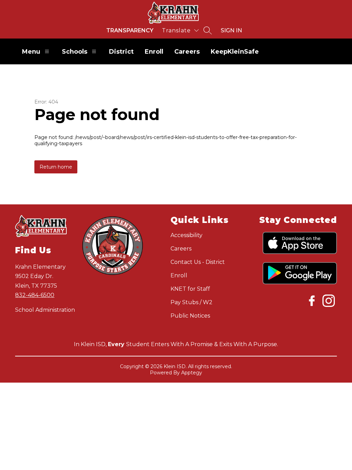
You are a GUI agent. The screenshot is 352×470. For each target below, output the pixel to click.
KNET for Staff (190, 289)
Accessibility (186, 235)
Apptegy (191, 373)
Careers (187, 51)
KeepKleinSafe (235, 51)
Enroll (154, 51)
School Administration (45, 310)
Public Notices (190, 315)
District (121, 51)
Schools (74, 51)
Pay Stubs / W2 (191, 302)
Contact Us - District (197, 262)
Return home (56, 167)
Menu (31, 51)
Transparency (129, 30)
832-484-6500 (34, 295)
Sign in (231, 30)
